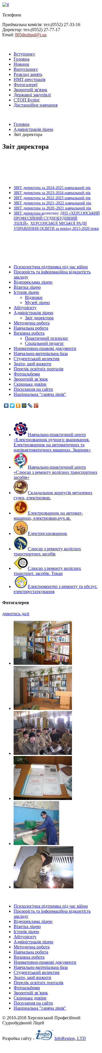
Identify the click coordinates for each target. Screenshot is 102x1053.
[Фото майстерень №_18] (43, 753)
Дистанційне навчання (36, 105)
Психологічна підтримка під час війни (51, 266)
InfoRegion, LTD (70, 1038)
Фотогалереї (25, 84)
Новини (21, 64)
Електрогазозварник (47, 533)
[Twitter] (12, 405)
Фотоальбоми (27, 373)
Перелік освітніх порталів (38, 368)
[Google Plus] (36, 405)
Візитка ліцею (27, 287)
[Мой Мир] (24, 405)
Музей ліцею (37, 302)
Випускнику (26, 69)
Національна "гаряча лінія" (40, 394)
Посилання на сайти (33, 389)
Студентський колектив (37, 358)
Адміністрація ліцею (33, 129)
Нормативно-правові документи (45, 348)
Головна (21, 59)
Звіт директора (39, 317)
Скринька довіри (30, 384)
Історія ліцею (26, 292)
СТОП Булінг (27, 99)
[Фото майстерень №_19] (43, 886)
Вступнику (24, 54)
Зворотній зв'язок (30, 89)
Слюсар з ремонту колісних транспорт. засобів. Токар (47, 571)
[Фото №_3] (43, 663)
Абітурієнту (25, 307)
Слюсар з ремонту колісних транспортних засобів (47, 551)
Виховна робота (29, 333)
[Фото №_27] (43, 798)
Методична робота (32, 322)
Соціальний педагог (44, 343)
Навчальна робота (31, 328)
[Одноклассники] (18, 405)
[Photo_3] (43, 708)
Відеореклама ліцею (33, 282)
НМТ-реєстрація (29, 79)
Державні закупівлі (32, 94)
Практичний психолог (46, 338)
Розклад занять (28, 74)
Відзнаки (33, 297)
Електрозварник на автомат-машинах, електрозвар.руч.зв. (48, 516)
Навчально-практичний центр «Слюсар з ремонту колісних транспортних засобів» (55, 472)
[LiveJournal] (30, 405)
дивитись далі (15, 613)
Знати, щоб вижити (32, 363)
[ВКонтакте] (6, 405)
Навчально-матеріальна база (41, 353)
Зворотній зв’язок (31, 379)
